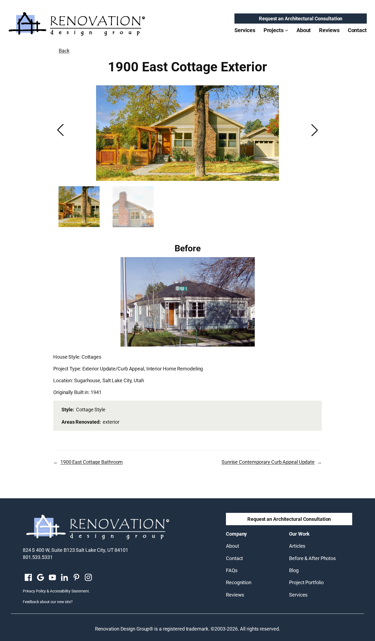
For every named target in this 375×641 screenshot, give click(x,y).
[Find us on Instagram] (88, 578)
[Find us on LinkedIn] (64, 578)
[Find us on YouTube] (52, 578)
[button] (315, 130)
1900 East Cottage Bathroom (91, 462)
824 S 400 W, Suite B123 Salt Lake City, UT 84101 (75, 550)
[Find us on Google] (40, 578)
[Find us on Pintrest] (76, 578)
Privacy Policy (34, 591)
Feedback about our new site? (48, 602)
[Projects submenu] (286, 30)
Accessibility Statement (69, 591)
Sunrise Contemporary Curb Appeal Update (268, 462)
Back (64, 51)
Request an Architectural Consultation (300, 18)
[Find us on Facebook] (28, 578)
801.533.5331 (38, 557)
